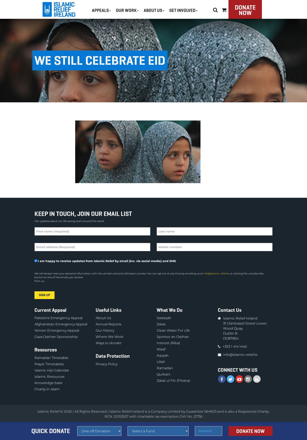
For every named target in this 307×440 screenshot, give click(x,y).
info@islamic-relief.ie (216, 273)
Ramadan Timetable (51, 358)
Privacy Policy (107, 364)
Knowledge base (48, 383)
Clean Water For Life (173, 330)
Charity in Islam (47, 389)
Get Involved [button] (182, 10)
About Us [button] (153, 10)
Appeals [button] (100, 10)
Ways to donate (108, 343)
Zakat (161, 324)
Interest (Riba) (168, 343)
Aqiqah (163, 356)
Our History (105, 330)
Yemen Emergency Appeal (56, 330)
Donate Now (245, 10)
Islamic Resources (49, 377)
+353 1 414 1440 (235, 347)
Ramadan (165, 368)
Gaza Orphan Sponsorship (56, 337)
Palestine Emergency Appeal (58, 318)
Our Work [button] (126, 10)
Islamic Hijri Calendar (51, 370)
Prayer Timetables (49, 364)
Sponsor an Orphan (173, 337)
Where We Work (109, 337)
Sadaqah (164, 318)
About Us (103, 318)
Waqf (161, 349)
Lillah (161, 362)
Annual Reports (109, 324)
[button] (224, 9)
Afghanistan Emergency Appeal (60, 324)
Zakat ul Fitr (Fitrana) (173, 381)
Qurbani (163, 374)
